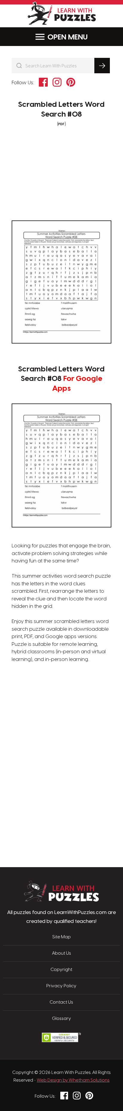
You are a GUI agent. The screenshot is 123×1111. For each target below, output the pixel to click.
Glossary (61, 1018)
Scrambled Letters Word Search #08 (61, 109)
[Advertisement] (61, 692)
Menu (78, 37)
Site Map (61, 937)
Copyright (61, 969)
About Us (61, 953)
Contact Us (61, 1002)
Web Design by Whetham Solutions (73, 1080)
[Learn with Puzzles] (61, 900)
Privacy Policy (61, 986)
